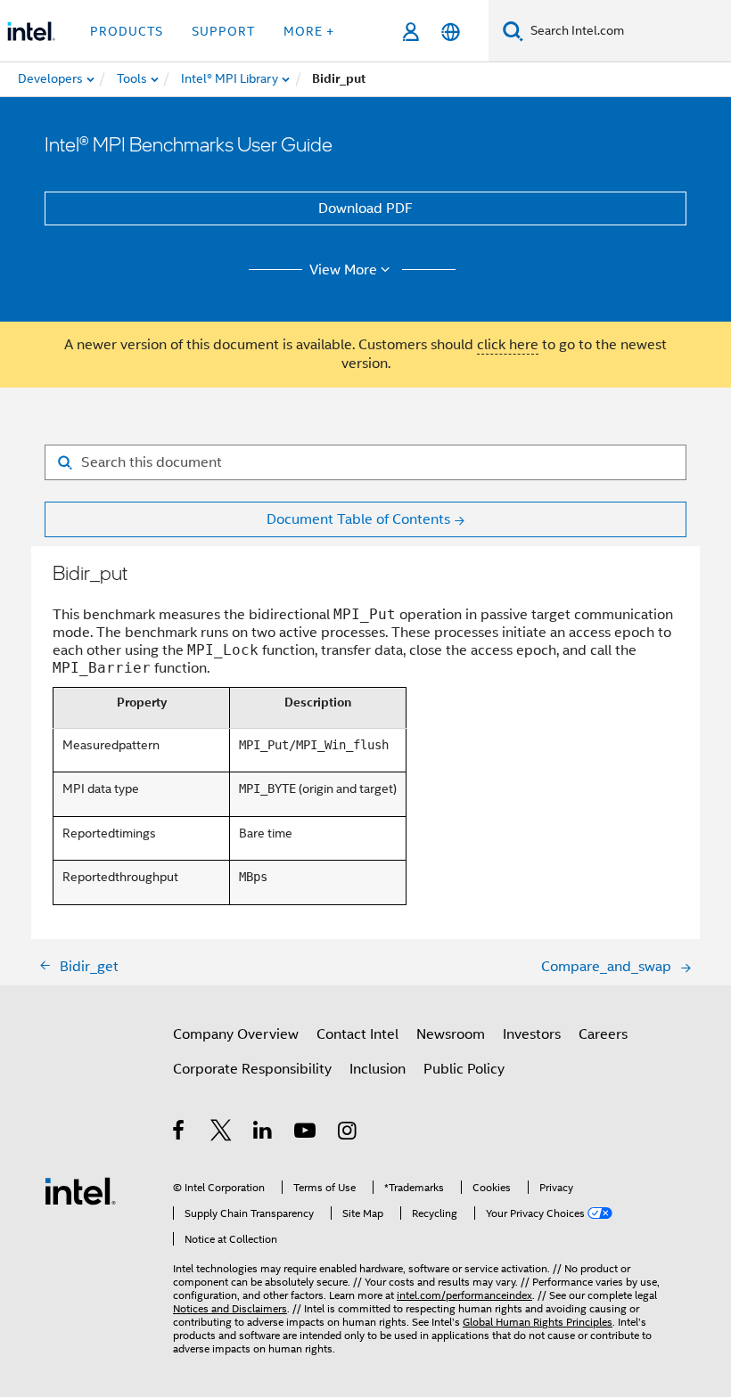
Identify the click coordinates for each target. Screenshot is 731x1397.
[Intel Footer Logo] (80, 1190)
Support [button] (223, 31)
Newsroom (450, 1034)
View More (343, 270)
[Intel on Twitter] (221, 1133)
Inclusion (377, 1069)
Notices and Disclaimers (230, 1308)
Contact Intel (357, 1034)
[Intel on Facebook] (179, 1133)
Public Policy (464, 1069)
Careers (603, 1034)
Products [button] (126, 31)
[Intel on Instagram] (348, 1133)
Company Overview (236, 1034)
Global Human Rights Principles (537, 1321)
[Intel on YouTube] (306, 1133)
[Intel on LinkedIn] (263, 1133)
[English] (450, 31)
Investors (532, 1034)
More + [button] (308, 31)
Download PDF (365, 208)
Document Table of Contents (358, 519)
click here (507, 345)
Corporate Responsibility (252, 1069)
